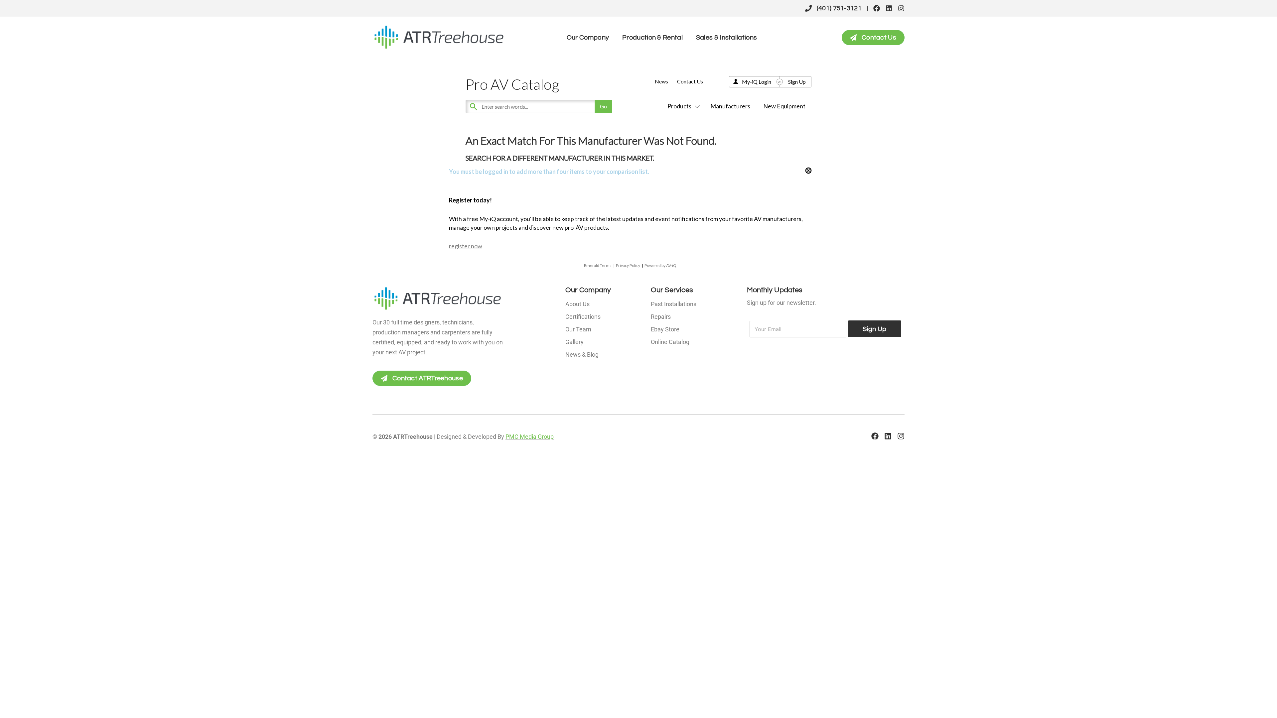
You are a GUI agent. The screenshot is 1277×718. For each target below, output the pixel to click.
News (661, 81)
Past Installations (673, 303)
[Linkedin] (889, 8)
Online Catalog (670, 341)
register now (465, 246)
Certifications (583, 316)
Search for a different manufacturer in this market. (560, 158)
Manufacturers (730, 106)
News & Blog (582, 354)
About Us (577, 303)
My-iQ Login (756, 81)
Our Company (588, 37)
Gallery (574, 341)
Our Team (578, 329)
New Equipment (784, 106)
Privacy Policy (628, 265)
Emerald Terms (598, 265)
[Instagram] (901, 8)
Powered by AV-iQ (660, 265)
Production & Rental (652, 37)
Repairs (661, 316)
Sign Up (797, 81)
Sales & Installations (726, 37)
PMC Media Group (529, 436)
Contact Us (690, 81)
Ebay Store (665, 329)
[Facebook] (876, 8)
